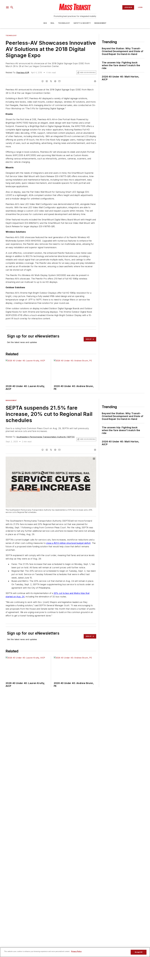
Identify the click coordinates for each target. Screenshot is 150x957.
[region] (75, 952)
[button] (7, 7)
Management (100, 23)
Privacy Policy (76, 951)
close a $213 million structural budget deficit (68, 543)
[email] (59, 81)
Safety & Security (82, 23)
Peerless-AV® (22, 72)
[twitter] (51, 81)
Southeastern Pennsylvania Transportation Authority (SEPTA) (45, 437)
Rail (52, 23)
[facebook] (42, 81)
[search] (12, 7)
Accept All (138, 952)
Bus (45, 23)
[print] (95, 81)
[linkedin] (47, 81)
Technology (64, 23)
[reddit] (55, 81)
